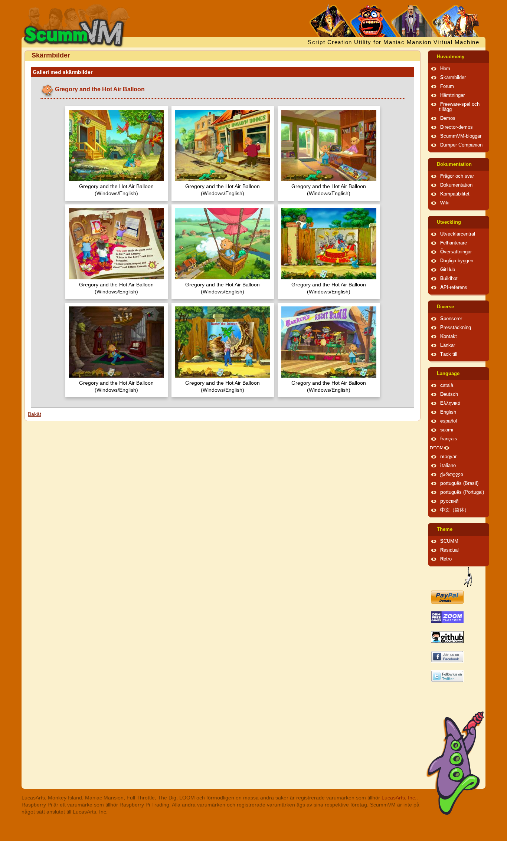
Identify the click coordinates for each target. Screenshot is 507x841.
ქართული (451, 474)
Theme (444, 529)
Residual (449, 550)
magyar (448, 456)
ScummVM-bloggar (460, 136)
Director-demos (456, 127)
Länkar (447, 345)
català (446, 385)
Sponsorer (451, 318)
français (448, 438)
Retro (446, 559)
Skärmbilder (453, 77)
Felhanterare (453, 243)
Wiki (444, 203)
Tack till (448, 354)
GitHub (447, 269)
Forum (447, 86)
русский (449, 501)
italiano (448, 465)
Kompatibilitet (455, 194)
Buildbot (449, 278)
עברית (436, 447)
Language (448, 373)
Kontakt (448, 336)
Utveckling (449, 222)
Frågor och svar (457, 176)
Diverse (445, 306)
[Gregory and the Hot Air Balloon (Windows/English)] (116, 146)
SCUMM (449, 541)
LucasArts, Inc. (399, 798)
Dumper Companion (461, 145)
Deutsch (449, 394)
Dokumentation (454, 164)
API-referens (453, 287)
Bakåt (34, 414)
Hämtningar (452, 95)
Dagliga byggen (456, 260)
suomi (446, 430)
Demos (447, 118)
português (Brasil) (459, 483)
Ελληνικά (450, 403)
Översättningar (456, 251)
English (448, 412)
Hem (445, 68)
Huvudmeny (450, 56)
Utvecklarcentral (457, 234)
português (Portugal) (462, 492)
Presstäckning (455, 327)
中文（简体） (454, 510)
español (448, 421)
